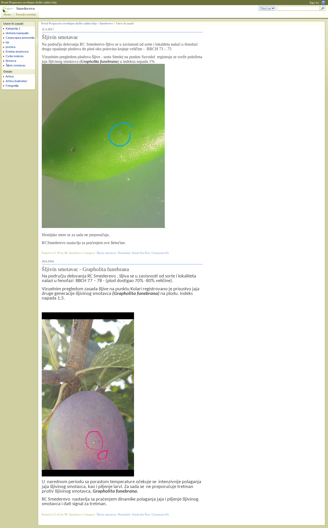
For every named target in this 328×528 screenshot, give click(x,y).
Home (7, 14)
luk (7, 42)
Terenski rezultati (26, 14)
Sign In (314, 2)
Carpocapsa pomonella (20, 37)
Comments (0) (160, 253)
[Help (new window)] (323, 2)
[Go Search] (322, 8)
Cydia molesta (14, 56)
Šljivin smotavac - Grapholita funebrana (85, 269)
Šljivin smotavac (16, 65)
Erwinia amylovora (17, 51)
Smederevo (25, 8)
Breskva (11, 60)
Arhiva (10, 76)
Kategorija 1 (13, 28)
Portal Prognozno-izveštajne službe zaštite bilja (29, 2)
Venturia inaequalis (17, 33)
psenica (10, 46)
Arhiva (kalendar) (16, 81)
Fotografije (12, 85)
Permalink (124, 253)
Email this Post (141, 253)
